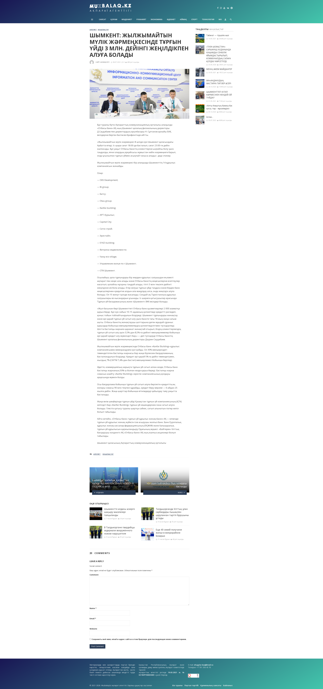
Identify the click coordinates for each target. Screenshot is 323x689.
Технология (208, 19)
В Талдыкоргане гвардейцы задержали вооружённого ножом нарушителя (119, 530)
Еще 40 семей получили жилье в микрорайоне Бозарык (169, 532)
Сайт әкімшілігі (103, 62)
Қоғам (114, 19)
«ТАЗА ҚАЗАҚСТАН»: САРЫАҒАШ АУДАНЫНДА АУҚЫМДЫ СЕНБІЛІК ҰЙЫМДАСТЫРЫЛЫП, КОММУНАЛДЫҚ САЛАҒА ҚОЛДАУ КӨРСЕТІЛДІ (218, 54)
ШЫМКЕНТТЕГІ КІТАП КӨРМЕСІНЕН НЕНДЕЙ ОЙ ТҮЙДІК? (219, 95)
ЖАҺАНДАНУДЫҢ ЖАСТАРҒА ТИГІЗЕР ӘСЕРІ (218, 82)
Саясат (102, 19)
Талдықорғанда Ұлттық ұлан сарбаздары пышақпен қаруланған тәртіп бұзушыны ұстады (172, 513)
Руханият (141, 19)
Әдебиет (171, 19)
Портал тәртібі (191, 685)
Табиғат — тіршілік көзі (217, 35)
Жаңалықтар (103, 30)
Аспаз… (209, 117)
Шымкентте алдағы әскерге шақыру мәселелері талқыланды (119, 512)
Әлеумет (93, 30)
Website (93, 629)
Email (93, 618)
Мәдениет (127, 19)
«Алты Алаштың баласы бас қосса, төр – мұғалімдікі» (219, 107)
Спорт (194, 19)
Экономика (156, 19)
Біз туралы (177, 685)
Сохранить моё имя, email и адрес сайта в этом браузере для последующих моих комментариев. (139, 639)
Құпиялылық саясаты (210, 685)
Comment (94, 575)
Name (93, 608)
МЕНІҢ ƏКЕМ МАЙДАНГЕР (219, 69)
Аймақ (183, 19)
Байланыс (228, 685)
